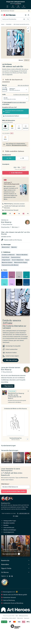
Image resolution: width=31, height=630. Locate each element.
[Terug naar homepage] (9, 15)
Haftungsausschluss (23, 615)
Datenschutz (20, 618)
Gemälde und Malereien (8, 254)
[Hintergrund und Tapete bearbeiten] (28, 31)
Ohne (10, 158)
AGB (17, 615)
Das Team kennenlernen (10, 554)
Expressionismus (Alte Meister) (10, 265)
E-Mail (16, 516)
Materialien (5, 564)
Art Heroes (5, 572)
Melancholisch (6, 247)
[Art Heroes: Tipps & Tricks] (29, 568)
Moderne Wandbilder (21, 254)
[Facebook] (12, 576)
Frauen (27, 260)
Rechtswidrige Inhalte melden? (9, 618)
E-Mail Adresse (5, 484)
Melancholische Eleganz (20, 262)
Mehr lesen (15, 227)
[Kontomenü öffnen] (25, 15)
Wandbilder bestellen (9, 523)
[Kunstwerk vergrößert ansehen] (28, 28)
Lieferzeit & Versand (8, 527)
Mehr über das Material (23, 85)
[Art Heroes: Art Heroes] (29, 572)
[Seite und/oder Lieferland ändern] (29, 11)
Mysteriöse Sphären (7, 262)
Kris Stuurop (8, 64)
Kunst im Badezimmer (17, 260)
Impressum (26, 618)
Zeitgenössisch (6, 260)
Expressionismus (15, 257)
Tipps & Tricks (6, 568)
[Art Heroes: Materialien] (29, 564)
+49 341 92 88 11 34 (24, 513)
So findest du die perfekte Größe (21, 94)
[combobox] (12, 19)
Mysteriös (14, 247)
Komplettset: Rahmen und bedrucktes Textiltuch (14, 111)
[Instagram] (7, 576)
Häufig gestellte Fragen (9, 521)
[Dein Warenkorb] (28, 15)
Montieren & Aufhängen (9, 530)
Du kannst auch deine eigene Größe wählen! (14, 103)
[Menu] (2, 15)
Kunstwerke (5, 560)
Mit (23, 158)
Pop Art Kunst (5, 257)
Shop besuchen (5, 227)
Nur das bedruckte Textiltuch (12, 116)
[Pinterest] (10, 576)
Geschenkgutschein (8, 532)
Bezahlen (5, 525)
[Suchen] (28, 19)
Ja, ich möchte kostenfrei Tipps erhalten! (14, 491)
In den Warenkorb (16, 173)
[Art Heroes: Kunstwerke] (29, 560)
